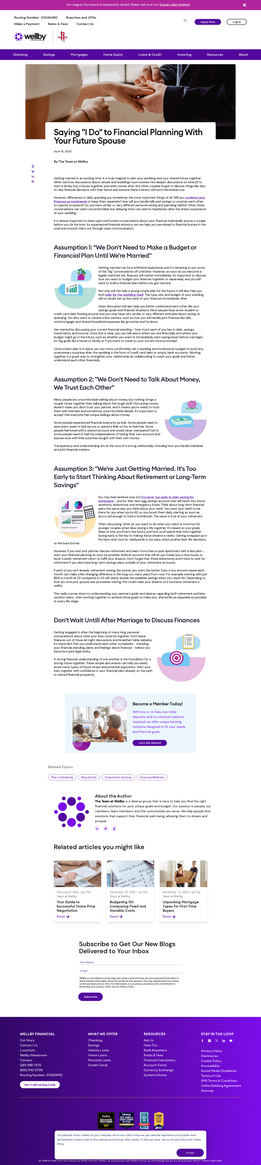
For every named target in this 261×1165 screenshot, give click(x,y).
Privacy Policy (179, 1139)
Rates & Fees (58, 24)
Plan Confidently (62, 777)
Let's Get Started (150, 743)
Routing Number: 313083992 (36, 17)
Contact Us (85, 24)
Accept (190, 1152)
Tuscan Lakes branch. (174, 4)
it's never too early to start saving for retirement (146, 499)
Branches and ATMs (81, 17)
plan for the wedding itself (124, 295)
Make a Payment (26, 24)
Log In (237, 22)
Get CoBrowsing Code (40, 1084)
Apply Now (208, 22)
